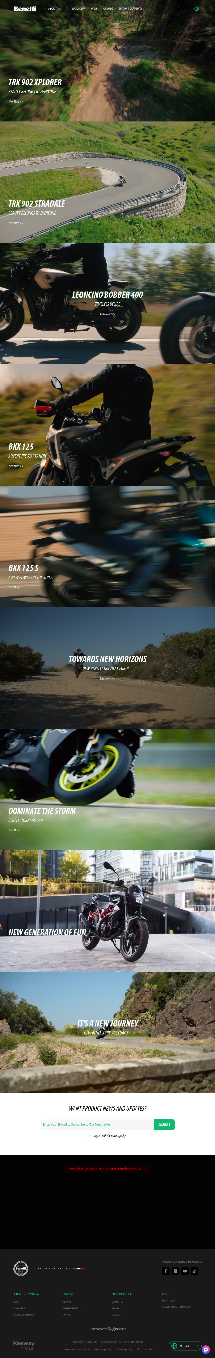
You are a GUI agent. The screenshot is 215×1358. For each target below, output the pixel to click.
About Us (108, 9)
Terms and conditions (76, 1349)
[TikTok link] (193, 1271)
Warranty (116, 1308)
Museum (67, 1315)
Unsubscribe (144, 1349)
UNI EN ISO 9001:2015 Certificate (176, 1307)
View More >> (16, 101)
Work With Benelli (71, 1308)
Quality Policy (168, 1301)
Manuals (116, 1315)
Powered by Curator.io (182, 1240)
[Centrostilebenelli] (107, 1329)
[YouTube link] (184, 1271)
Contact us (117, 1302)
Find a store (78, 9)
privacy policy (118, 1136)
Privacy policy (103, 1349)
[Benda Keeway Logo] (20, 1268)
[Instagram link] (175, 1271)
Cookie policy (124, 1349)
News (94, 9)
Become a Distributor (130, 9)
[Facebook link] (165, 1271)
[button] (198, 9)
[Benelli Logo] (30, 8)
